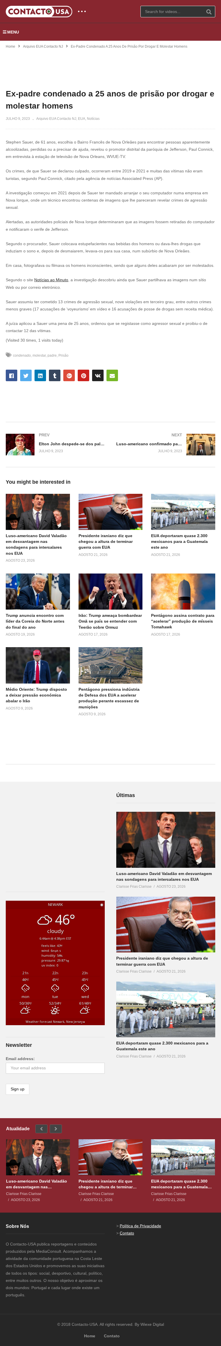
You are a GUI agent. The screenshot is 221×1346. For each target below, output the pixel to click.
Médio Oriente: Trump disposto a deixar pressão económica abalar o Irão (36, 695)
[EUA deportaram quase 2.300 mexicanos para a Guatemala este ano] (165, 1009)
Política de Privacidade (140, 1226)
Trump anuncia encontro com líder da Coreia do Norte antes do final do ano (35, 621)
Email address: (20, 1058)
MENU (13, 32)
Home (10, 46)
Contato (127, 1233)
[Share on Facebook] (11, 375)
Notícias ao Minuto (51, 280)
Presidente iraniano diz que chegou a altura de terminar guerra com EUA (106, 541)
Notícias (93, 119)
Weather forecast (55, 1022)
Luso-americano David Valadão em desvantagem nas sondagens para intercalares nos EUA (36, 1184)
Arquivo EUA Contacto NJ (43, 46)
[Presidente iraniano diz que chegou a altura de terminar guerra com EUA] (165, 925)
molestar (39, 355)
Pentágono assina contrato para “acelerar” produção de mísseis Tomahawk (182, 621)
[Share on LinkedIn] (40, 375)
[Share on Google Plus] (69, 375)
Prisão (63, 355)
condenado (22, 355)
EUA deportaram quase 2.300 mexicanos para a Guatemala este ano (179, 541)
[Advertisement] (110, 65)
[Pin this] (83, 375)
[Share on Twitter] (26, 375)
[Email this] (112, 375)
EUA (81, 119)
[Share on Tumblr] (54, 375)
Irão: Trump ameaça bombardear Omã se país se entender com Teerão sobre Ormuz (110, 621)
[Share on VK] (98, 375)
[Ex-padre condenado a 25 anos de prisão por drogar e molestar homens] (38, 512)
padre (52, 355)
